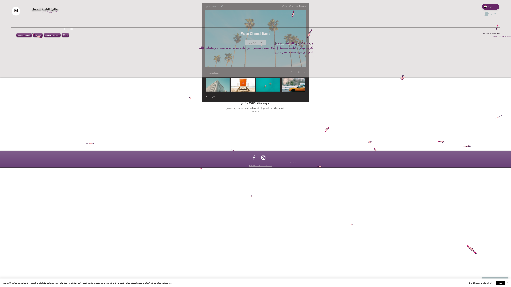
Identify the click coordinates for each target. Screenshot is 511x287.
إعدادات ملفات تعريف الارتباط (481, 282)
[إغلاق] (507, 283)
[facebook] (64, 29)
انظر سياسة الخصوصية (12, 282)
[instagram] (71, 29)
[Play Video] (293, 84)
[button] (486, 13)
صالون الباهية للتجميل (45, 9)
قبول (500, 282)
